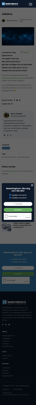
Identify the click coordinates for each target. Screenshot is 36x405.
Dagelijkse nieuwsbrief (19, 195)
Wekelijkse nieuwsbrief (19, 198)
